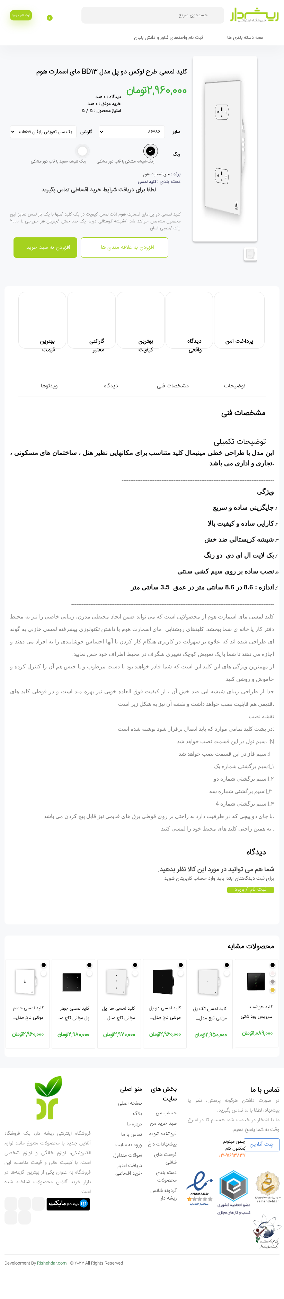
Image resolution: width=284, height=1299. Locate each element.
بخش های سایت (164, 1094)
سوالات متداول (127, 1155)
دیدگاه (111, 386)
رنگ (176, 154)
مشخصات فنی (173, 386)
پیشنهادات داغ (162, 1144)
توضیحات (234, 386)
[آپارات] (11, 1204)
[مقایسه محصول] (276, 78)
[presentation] (271, 1007)
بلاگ (137, 1114)
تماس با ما (131, 1135)
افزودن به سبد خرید (47, 247)
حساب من (166, 1113)
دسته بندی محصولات (166, 1176)
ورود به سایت (128, 1145)
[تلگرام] (24, 1204)
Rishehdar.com (51, 1263)
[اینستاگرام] (38, 1204)
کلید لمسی (147, 181)
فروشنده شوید (163, 1134)
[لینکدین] (24, 1218)
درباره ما (134, 1124)
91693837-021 (232, 1155)
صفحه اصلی (130, 1103)
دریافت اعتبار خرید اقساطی (128, 1169)
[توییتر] (11, 1218)
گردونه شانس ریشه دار (163, 1194)
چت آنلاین (262, 1144)
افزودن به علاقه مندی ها (126, 247)
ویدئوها (49, 386)
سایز (176, 132)
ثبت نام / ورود (21, 15)
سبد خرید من (163, 1123)
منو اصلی (131, 1089)
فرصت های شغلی (165, 1158)
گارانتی (87, 132)
